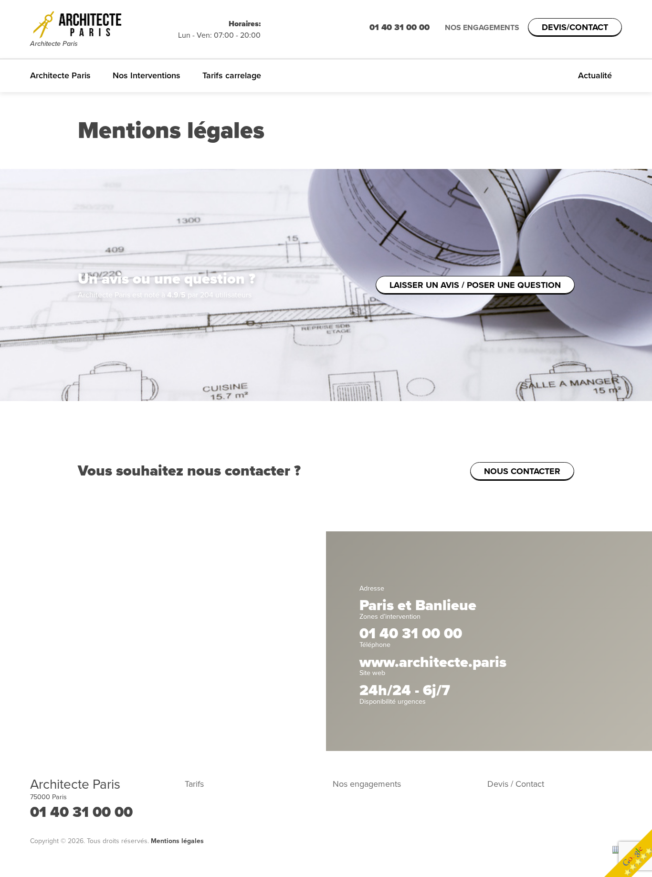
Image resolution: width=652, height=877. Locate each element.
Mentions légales (177, 841)
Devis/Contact (575, 27)
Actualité (595, 75)
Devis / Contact (515, 784)
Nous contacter (522, 471)
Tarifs (194, 784)
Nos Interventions (146, 75)
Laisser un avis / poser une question (475, 285)
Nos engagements (482, 27)
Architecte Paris (60, 75)
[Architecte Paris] (104, 24)
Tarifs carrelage (231, 75)
